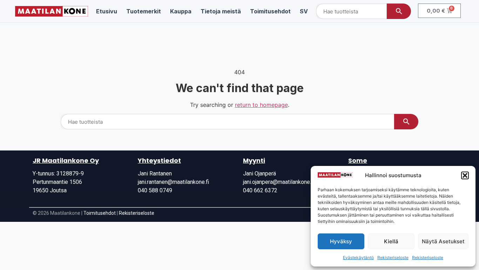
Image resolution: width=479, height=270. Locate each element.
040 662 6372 (260, 190)
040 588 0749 (155, 190)
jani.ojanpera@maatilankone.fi (278, 182)
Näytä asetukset (443, 241)
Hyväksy (341, 241)
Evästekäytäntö (358, 257)
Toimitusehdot (99, 213)
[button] (464, 175)
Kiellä (391, 241)
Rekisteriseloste (393, 257)
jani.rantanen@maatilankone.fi (173, 182)
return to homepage (261, 104)
